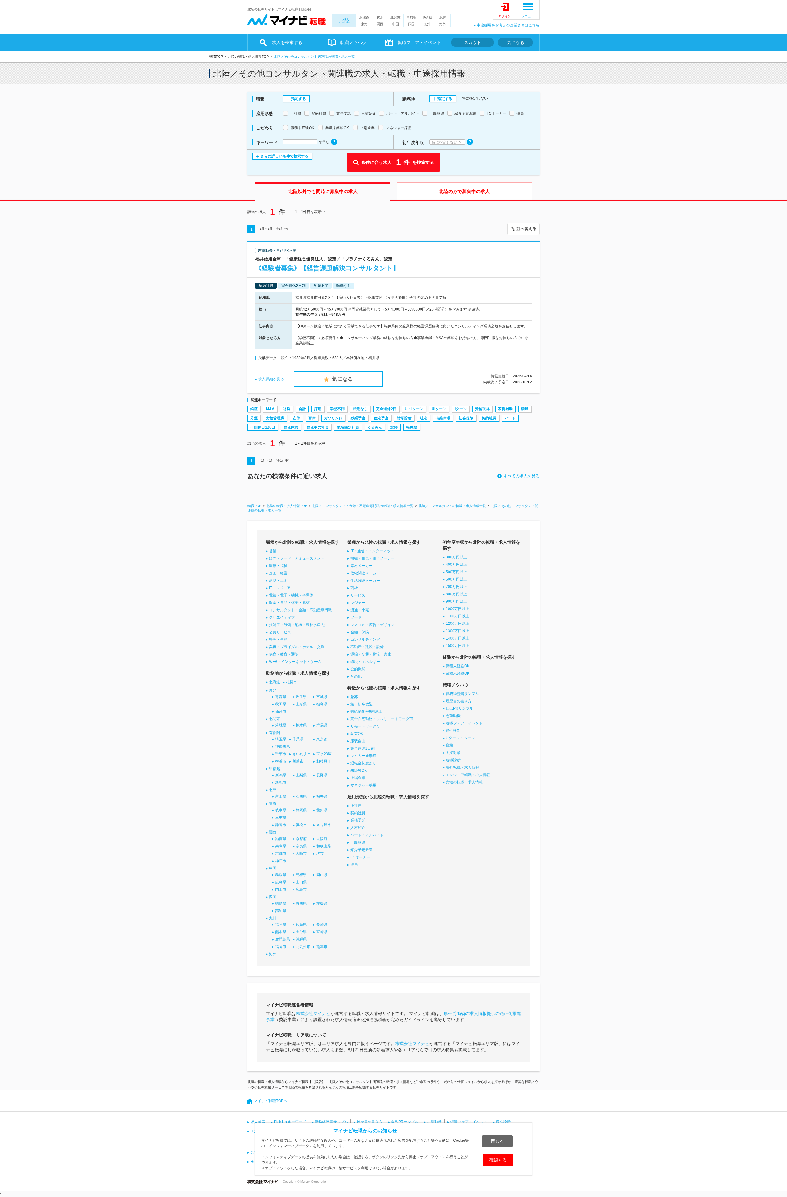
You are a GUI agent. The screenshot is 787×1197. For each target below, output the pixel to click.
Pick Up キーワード (290, 1122)
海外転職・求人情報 (462, 767)
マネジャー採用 (363, 785)
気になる (515, 42)
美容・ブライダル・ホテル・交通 (296, 647)
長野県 (321, 775)
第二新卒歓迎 (361, 704)
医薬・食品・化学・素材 (289, 602)
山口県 (301, 882)
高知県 (280, 911)
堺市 (320, 853)
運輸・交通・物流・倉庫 (370, 654)
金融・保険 (359, 632)
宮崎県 (321, 932)
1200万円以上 (457, 623)
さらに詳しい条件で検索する (284, 156)
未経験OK (358, 770)
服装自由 (357, 741)
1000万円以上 (457, 609)
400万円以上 (456, 564)
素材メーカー (361, 566)
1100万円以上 (457, 616)
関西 (380, 24)
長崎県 (321, 924)
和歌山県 (323, 846)
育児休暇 (290, 427)
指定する (298, 99)
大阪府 (321, 839)
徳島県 (280, 903)
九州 (427, 24)
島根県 (301, 875)
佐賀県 (301, 924)
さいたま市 (301, 754)
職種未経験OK (457, 666)
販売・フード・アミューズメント (296, 558)
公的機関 (357, 669)
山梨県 (301, 775)
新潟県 (280, 775)
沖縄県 (301, 939)
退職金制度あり (363, 763)
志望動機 (453, 716)
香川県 (301, 903)
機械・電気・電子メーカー (372, 558)
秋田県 (280, 704)
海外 (442, 24)
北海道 (364, 17)
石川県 (301, 796)
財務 (286, 409)
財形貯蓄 (404, 418)
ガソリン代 (333, 418)
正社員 (356, 805)
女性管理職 (275, 418)
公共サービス (280, 632)
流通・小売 (359, 610)
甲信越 (427, 17)
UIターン (439, 409)
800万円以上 (456, 594)
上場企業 (357, 778)
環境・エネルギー (365, 662)
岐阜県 (280, 810)
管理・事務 (278, 639)
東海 (364, 24)
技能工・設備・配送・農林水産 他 (297, 625)
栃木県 (301, 725)
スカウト (472, 42)
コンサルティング (365, 639)
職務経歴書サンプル (462, 694)
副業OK (356, 733)
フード (356, 617)
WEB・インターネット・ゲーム (295, 662)
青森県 (280, 697)
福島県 (321, 704)
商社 (354, 588)
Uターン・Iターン (460, 738)
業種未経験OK (457, 673)
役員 (354, 864)
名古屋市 (323, 825)
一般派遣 (357, 842)
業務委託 (357, 820)
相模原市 (323, 761)
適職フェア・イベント (464, 723)
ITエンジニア (280, 588)
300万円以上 (456, 557)
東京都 (321, 739)
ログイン (505, 16)
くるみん (374, 427)
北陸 (344, 21)
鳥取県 (280, 875)
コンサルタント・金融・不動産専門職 (300, 610)
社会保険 (466, 418)
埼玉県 (280, 739)
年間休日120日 (262, 427)
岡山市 (280, 889)
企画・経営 (278, 573)
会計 (302, 409)
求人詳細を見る (271, 379)
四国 (411, 24)
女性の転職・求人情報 (464, 782)
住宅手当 (381, 418)
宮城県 (321, 697)
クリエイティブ (282, 617)
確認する (498, 1159)
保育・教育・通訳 (284, 654)
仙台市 (280, 711)
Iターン (461, 409)
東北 (380, 17)
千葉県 (297, 739)
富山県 (280, 796)
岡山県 (321, 875)
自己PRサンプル (459, 708)
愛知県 (321, 810)
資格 (449, 745)
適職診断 (453, 760)
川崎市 (297, 761)
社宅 (423, 418)
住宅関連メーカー (365, 573)
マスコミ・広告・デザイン (372, 625)
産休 (296, 418)
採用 (318, 409)
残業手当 (358, 418)
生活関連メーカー (365, 580)
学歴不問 (337, 409)
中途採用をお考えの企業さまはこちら (508, 25)
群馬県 (321, 725)
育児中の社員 (317, 427)
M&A (270, 409)
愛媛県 (321, 903)
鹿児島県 (282, 939)
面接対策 (453, 753)
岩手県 (301, 697)
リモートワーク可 (365, 726)
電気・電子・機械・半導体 (291, 595)
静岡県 (301, 810)
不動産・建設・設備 (367, 647)
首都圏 (411, 17)
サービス (357, 595)
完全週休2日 (386, 409)
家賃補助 (505, 409)
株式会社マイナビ (313, 1013)
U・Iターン (414, 409)
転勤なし (360, 409)
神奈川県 (282, 746)
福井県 (411, 427)
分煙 (254, 418)
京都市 (280, 853)
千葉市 (280, 754)
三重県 (280, 817)
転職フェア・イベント (468, 1122)
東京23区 (324, 754)
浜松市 (301, 825)
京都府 (301, 839)
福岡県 (280, 924)
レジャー (357, 602)
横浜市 (280, 761)
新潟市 (280, 782)
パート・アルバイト (367, 835)
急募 (354, 697)
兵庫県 (280, 846)
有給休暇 (443, 418)
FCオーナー (360, 857)
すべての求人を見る (522, 476)
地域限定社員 (348, 427)
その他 (356, 676)
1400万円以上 (457, 638)
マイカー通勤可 (363, 756)
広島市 (301, 889)
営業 (272, 551)
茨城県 (280, 725)
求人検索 (258, 1122)
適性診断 (453, 730)
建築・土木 (278, 580)
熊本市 (321, 947)
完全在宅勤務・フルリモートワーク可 (381, 719)
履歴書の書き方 (459, 701)
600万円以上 (456, 579)
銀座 (254, 409)
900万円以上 (456, 601)
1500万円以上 (457, 646)
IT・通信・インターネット (372, 551)
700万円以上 (456, 587)
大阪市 (301, 853)
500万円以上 (456, 572)
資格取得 (482, 409)
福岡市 (280, 947)
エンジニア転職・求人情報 (468, 775)
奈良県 (301, 846)
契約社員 (489, 418)
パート (510, 418)
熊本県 (280, 932)
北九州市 (303, 947)
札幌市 (291, 682)
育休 (312, 418)
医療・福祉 (278, 566)
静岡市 (280, 825)
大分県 (301, 932)
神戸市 (280, 861)
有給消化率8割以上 (366, 711)
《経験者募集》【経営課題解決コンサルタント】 (327, 268)
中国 (395, 24)
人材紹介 (357, 828)
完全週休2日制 (362, 748)
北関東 (395, 17)
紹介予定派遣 (361, 850)
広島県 (280, 882)
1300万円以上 (457, 631)
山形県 (301, 704)
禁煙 (524, 409)
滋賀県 (280, 839)
